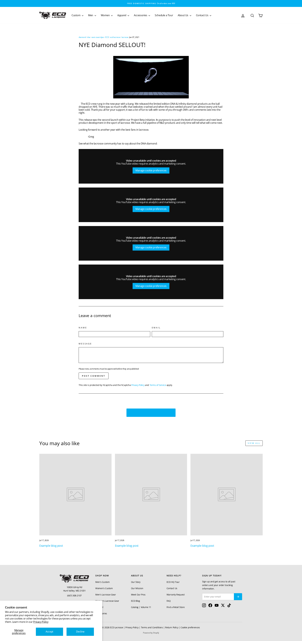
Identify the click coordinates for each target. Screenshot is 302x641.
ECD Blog (135, 600)
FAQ (169, 600)
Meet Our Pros (138, 594)
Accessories (141, 15)
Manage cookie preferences (151, 170)
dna (88, 37)
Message (85, 343)
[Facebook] (210, 606)
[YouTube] (216, 606)
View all (254, 443)
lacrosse (125, 37)
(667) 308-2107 (74, 595)
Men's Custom (102, 581)
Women (105, 15)
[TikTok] (229, 606)
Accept (49, 631)
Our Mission (137, 588)
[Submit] (238, 596)
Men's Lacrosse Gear (105, 594)
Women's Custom (104, 588)
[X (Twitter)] (223, 606)
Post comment (93, 375)
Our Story (135, 581)
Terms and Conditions (152, 627)
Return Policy (171, 627)
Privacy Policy (40, 622)
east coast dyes (98, 37)
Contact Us (202, 15)
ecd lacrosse (115, 37)
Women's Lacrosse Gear (107, 600)
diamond (82, 37)
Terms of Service (158, 385)
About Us (183, 15)
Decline (80, 631)
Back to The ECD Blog (153, 412)
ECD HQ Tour (173, 581)
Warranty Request (176, 594)
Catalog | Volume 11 (141, 607)
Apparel (122, 15)
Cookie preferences (190, 627)
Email (156, 327)
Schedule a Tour (164, 15)
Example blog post (51, 545)
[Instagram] (204, 606)
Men (91, 15)
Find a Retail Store (176, 607)
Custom (76, 15)
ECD (107, 37)
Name (83, 327)
